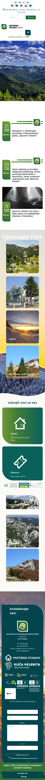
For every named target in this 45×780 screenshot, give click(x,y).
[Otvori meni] (28, 32)
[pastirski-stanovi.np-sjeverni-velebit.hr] (22, 658)
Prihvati (24, 777)
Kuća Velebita (15, 304)
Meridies (18, 701)
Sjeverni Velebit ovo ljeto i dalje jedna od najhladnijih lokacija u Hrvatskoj (26, 213)
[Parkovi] (10, 676)
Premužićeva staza (17, 505)
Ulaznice (14, 472)
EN (20, 2)
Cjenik (13, 433)
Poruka (22, 723)
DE (15, 2)
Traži (32, 17)
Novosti (6, 135)
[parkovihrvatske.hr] (22, 676)
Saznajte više (22, 773)
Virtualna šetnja (16, 269)
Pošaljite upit (22, 755)
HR (27, 2)
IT (24, 2)
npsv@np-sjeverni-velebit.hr (25, 648)
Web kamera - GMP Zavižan (21, 374)
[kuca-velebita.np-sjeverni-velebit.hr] (22, 666)
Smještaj (13, 577)
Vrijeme (12, 339)
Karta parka (14, 543)
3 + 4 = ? (22, 744)
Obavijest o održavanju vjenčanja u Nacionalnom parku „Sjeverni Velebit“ (25, 133)
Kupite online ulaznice (18, 476)
